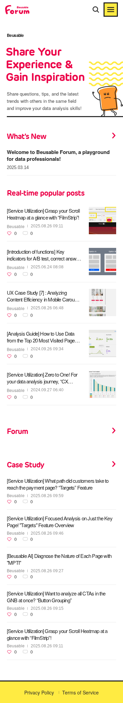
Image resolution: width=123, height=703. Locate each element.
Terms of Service (80, 692)
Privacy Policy (39, 692)
